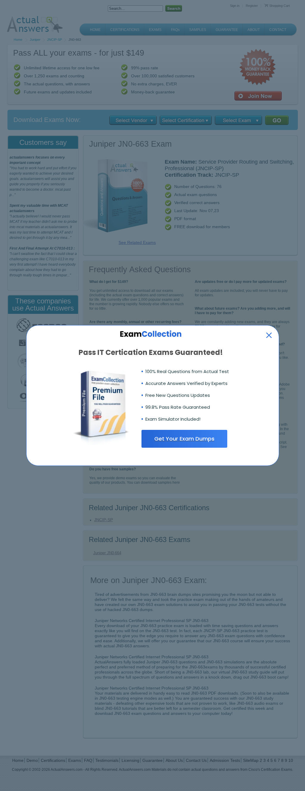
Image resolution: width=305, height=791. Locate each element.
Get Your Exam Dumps (184, 438)
